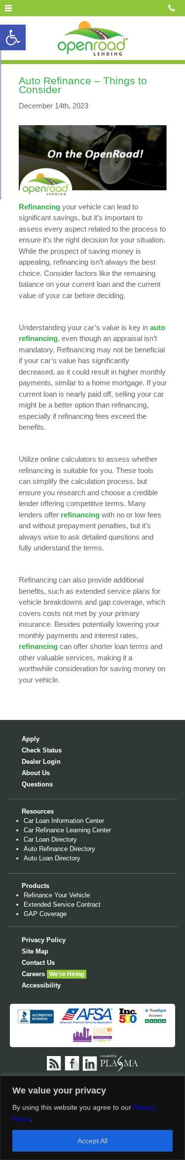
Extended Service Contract (62, 904)
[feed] (55, 1063)
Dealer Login (41, 761)
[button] (13, 37)
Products (35, 885)
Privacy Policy (44, 940)
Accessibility (41, 985)
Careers (33, 974)
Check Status (42, 750)
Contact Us (38, 962)
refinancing (80, 515)
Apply (30, 739)
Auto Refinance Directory (59, 849)
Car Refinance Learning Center (67, 830)
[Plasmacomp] (119, 1063)
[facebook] (72, 1063)
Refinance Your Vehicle (57, 895)
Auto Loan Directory (52, 858)
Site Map (35, 951)
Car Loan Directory (50, 839)
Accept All (92, 1141)
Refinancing (39, 207)
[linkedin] (90, 1063)
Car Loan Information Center (64, 820)
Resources (38, 811)
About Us (36, 773)
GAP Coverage (45, 914)
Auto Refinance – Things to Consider (83, 85)
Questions (37, 784)
